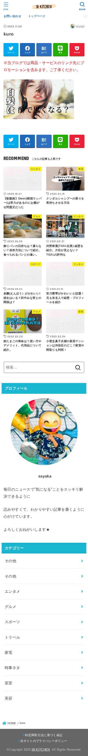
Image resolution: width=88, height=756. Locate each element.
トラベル (12, 637)
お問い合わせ (12, 16)
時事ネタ (12, 668)
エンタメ (12, 591)
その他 (10, 561)
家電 (8, 652)
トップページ (37, 16)
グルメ (10, 606)
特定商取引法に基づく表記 (43, 735)
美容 (8, 698)
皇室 (8, 683)
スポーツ (12, 622)
